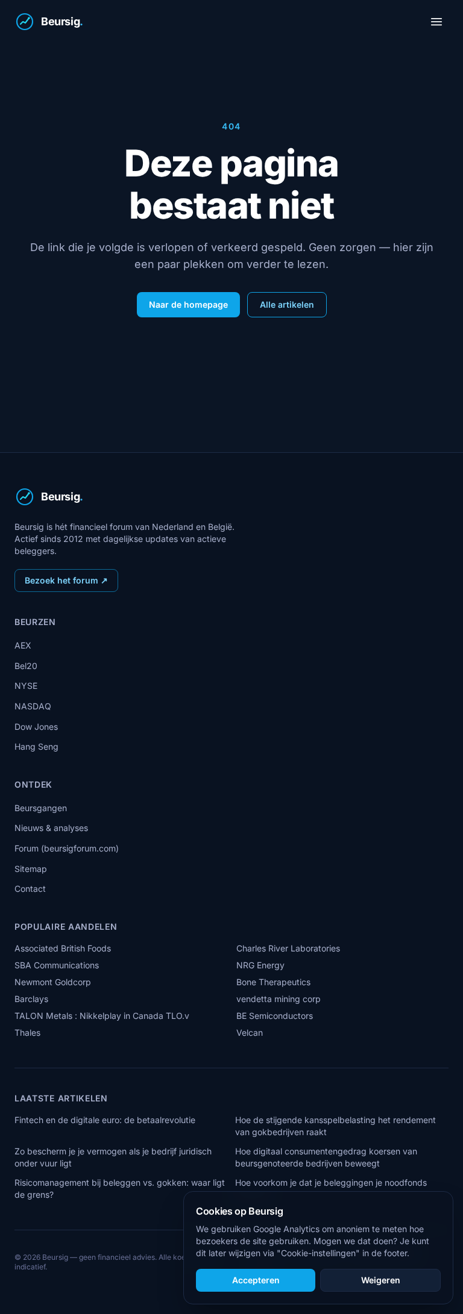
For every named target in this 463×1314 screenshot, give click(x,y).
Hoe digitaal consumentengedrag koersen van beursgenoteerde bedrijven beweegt (326, 1157)
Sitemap (30, 869)
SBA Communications (56, 965)
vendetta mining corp (278, 999)
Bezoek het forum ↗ (66, 580)
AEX (22, 645)
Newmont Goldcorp (52, 982)
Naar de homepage (188, 304)
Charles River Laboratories (288, 948)
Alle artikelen (287, 304)
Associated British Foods (62, 948)
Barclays (31, 999)
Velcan (249, 1032)
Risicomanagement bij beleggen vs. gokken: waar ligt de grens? (119, 1188)
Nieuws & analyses (51, 828)
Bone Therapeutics (273, 982)
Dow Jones (36, 726)
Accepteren (256, 1280)
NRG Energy (260, 965)
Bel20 (25, 666)
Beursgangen (40, 808)
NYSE (25, 685)
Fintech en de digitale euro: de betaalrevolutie (104, 1120)
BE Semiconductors (274, 1015)
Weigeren (380, 1280)
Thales (27, 1032)
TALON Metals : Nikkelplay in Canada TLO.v (101, 1015)
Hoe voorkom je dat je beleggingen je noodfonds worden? (331, 1188)
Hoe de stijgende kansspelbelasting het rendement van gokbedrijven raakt (335, 1126)
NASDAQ (32, 706)
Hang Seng (36, 746)
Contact (30, 888)
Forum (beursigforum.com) (66, 848)
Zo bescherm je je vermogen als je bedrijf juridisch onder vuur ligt (113, 1157)
